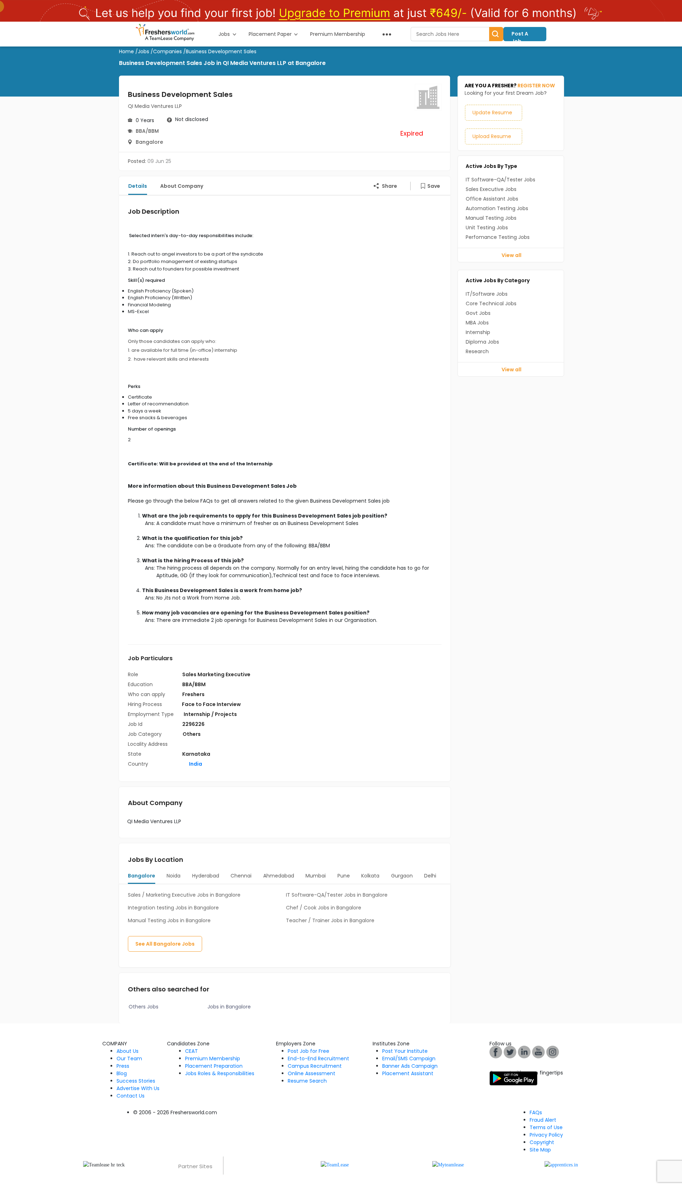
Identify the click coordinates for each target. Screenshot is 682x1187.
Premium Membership (212, 1058)
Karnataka (196, 753)
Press (123, 1066)
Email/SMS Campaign (408, 1058)
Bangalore (149, 142)
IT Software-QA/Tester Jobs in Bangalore (337, 894)
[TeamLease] (335, 1164)
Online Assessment (311, 1073)
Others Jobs (143, 1006)
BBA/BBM (147, 131)
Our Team (129, 1058)
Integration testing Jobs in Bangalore (173, 907)
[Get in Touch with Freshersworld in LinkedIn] (524, 1051)
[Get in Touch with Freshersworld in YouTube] (510, 1051)
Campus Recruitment (315, 1066)
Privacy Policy (546, 1134)
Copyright (542, 1142)
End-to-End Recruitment (318, 1058)
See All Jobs (165, 943)
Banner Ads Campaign (410, 1066)
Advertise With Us (138, 1088)
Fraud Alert (543, 1119)
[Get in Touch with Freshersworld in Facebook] (495, 1051)
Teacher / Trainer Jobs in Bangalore (330, 920)
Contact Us (131, 1095)
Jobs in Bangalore (229, 1006)
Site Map (540, 1149)
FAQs (536, 1112)
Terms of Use (546, 1127)
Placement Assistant (407, 1073)
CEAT (191, 1051)
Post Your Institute (405, 1051)
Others (192, 734)
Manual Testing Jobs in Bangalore (169, 920)
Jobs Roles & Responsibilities (219, 1073)
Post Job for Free (308, 1051)
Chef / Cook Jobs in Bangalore (323, 907)
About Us (128, 1051)
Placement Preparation (214, 1066)
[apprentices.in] (561, 1164)
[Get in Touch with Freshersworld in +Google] (538, 1051)
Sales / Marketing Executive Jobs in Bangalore (184, 894)
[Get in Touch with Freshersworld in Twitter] (552, 1051)
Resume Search (307, 1080)
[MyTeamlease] (448, 1164)
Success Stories (136, 1080)
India (195, 763)
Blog (122, 1073)
